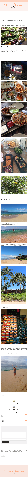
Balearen (2, 450)
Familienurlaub (14, 450)
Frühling (5, 451)
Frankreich (2, 451)
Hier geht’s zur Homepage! (19, 26)
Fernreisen (21, 450)
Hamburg (19, 451)
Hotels (15, 452)
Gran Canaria (9, 451)
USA (4, 395)
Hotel (6, 452)
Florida (25, 450)
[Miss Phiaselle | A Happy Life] (14, 5)
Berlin (4, 450)
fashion (17, 450)
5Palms (1, 56)
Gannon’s (2, 54)
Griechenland (14, 451)
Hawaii (21, 451)
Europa (10, 450)
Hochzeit (2, 452)
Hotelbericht (10, 452)
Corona (7, 450)
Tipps (2, 395)
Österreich (3, 456)
